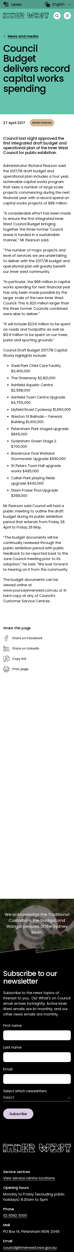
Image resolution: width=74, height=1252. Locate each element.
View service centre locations (29, 1178)
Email (7, 1069)
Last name (12, 1047)
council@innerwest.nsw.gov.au (30, 1247)
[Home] (26, 15)
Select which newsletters (25, 1091)
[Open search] (57, 15)
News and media (23, 36)
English (58, 4)
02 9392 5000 (15, 1215)
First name (12, 1025)
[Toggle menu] (67, 15)
